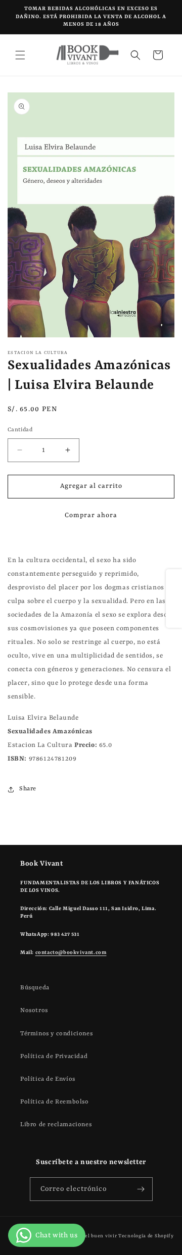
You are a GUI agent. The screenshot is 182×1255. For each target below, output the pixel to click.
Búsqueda (35, 987)
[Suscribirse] (141, 1189)
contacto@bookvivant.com (71, 952)
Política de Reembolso (54, 1102)
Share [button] (27, 788)
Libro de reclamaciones (56, 1124)
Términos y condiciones (56, 1033)
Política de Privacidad (53, 1056)
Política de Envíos (47, 1079)
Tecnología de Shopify (146, 1236)
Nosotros (34, 1010)
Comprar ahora (91, 515)
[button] (20, 55)
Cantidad (20, 430)
